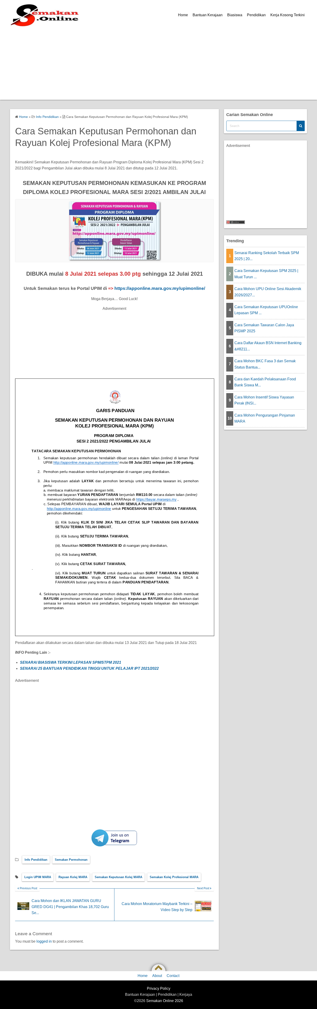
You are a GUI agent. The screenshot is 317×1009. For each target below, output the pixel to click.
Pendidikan (256, 15)
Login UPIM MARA (37, 877)
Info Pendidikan (36, 859)
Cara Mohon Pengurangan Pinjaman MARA (264, 418)
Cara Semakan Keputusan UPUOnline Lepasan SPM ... (266, 310)
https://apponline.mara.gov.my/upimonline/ (159, 288)
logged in (44, 941)
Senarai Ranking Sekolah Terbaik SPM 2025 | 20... (266, 256)
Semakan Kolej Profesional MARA (174, 877)
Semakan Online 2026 (164, 1001)
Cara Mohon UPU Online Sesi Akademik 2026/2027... (267, 292)
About (157, 976)
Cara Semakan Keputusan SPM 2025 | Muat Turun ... (266, 274)
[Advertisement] (158, 64)
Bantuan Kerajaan (208, 15)
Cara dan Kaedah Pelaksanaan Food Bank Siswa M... (265, 382)
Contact (173, 976)
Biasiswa (234, 15)
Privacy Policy (158, 988)
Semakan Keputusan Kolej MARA (118, 877)
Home (183, 15)
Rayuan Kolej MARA (72, 877)
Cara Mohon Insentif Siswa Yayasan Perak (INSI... (264, 400)
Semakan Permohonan (71, 859)
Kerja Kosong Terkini (287, 15)
